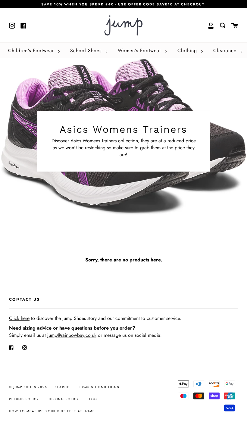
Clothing (188, 50)
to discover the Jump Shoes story (53, 318)
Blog (92, 399)
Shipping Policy (63, 399)
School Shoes (86, 50)
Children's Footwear (32, 50)
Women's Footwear (140, 50)
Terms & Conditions (98, 387)
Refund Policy (24, 399)
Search (62, 387)
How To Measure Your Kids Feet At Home (52, 411)
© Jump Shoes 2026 (28, 387)
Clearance (225, 50)
